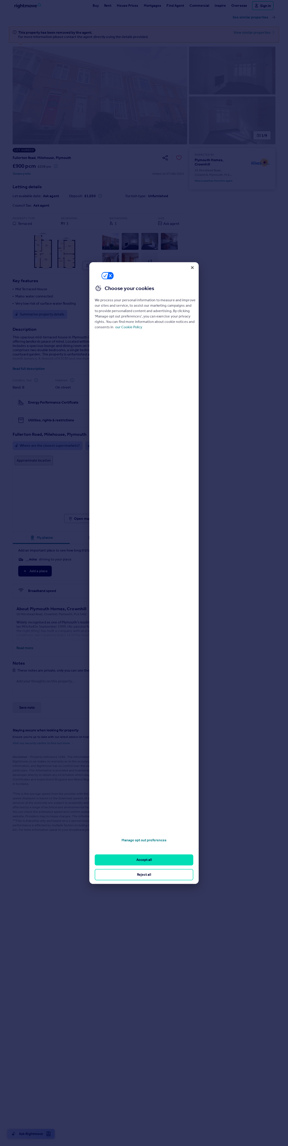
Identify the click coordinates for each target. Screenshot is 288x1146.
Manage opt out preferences (144, 840)
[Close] (192, 268)
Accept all (144, 860)
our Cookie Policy (128, 327)
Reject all (144, 874)
